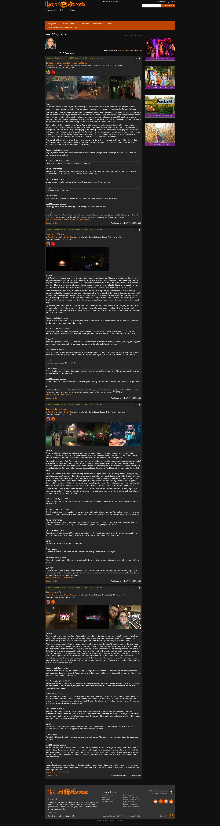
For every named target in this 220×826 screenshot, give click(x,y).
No (136, 223)
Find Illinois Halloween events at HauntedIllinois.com (157, 792)
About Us (53, 799)
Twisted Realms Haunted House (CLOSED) (67, 62)
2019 (125, 50)
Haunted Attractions (69, 23)
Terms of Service (128, 816)
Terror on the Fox (54, 592)
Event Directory (128, 795)
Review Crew (68, 28)
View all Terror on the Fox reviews (58, 772)
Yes (130, 223)
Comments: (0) (51, 223)
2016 (140, 50)
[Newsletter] (155, 801)
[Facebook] (160, 801)
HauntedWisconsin (55, 28)
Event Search (169, 6)
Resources (85, 23)
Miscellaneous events (131, 806)
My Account (171, 2)
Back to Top (164, 816)
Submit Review (107, 802)
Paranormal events (130, 804)
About (110, 23)
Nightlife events (128, 802)
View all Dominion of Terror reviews (58, 394)
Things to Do (52, 23)
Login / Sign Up (107, 795)
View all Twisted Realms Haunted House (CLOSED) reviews (67, 219)
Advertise (105, 816)
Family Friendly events (131, 799)
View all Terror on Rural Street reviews (60, 577)
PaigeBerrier (53, 65)
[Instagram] (166, 801)
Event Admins (98, 23)
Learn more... (53, 812)
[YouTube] (171, 801)
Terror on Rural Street (56, 409)
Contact (138, 816)
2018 (130, 50)
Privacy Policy (115, 816)
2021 (120, 50)
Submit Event (160, 2)
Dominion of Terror (55, 234)
